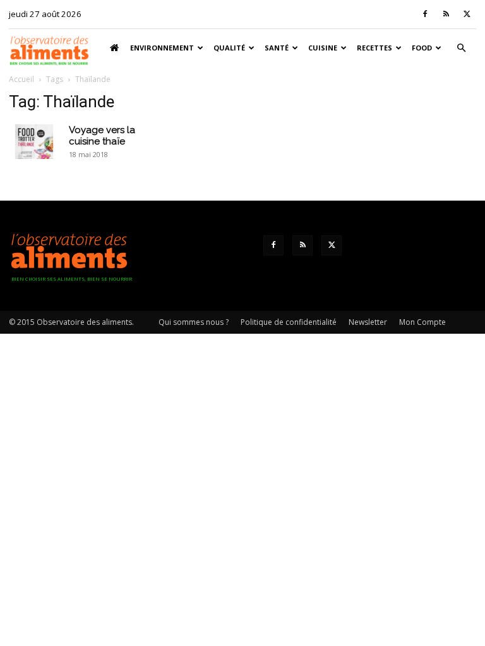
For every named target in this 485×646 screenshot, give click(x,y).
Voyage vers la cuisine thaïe (102, 135)
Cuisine (322, 47)
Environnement (162, 47)
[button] (461, 48)
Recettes (374, 47)
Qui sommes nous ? (194, 322)
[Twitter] (466, 14)
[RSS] (445, 14)
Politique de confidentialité (289, 322)
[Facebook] (425, 14)
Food (422, 47)
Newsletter (368, 322)
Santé (277, 47)
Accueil (21, 79)
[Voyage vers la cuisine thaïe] (34, 141)
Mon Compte (422, 322)
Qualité (229, 47)
